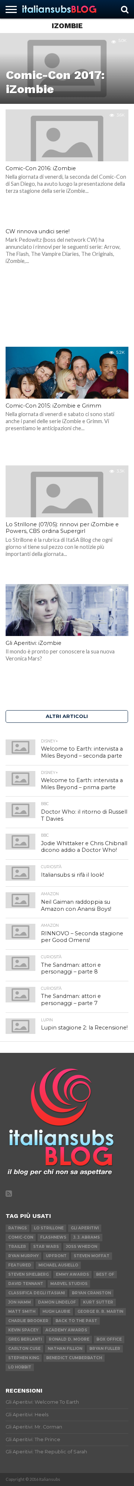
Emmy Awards (72, 1274)
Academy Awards (66, 1330)
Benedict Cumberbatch (74, 1357)
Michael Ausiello (58, 1265)
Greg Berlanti (25, 1339)
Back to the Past (76, 1320)
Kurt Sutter (98, 1302)
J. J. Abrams (86, 1237)
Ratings (17, 1228)
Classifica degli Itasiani (36, 1293)
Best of (105, 1274)
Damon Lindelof (57, 1302)
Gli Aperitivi (85, 1228)
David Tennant (25, 1283)
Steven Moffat (91, 1255)
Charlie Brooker (28, 1320)
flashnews (53, 1237)
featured (19, 1265)
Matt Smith (21, 1311)
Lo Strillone (49, 1228)
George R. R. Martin (100, 1311)
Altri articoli (67, 716)
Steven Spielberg (28, 1274)
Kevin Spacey (23, 1330)
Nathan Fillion (65, 1348)
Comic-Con (20, 1237)
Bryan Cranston (91, 1293)
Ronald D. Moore (69, 1339)
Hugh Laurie (56, 1311)
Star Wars (46, 1246)
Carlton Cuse (24, 1348)
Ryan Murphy (23, 1255)
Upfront (56, 1255)
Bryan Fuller (104, 1348)
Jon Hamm (19, 1302)
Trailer (17, 1246)
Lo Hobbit (19, 1367)
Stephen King (23, 1357)
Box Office (109, 1339)
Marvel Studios (68, 1283)
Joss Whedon (81, 1246)
